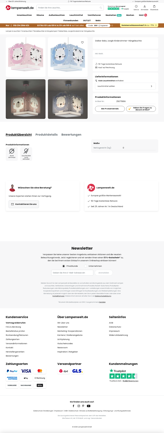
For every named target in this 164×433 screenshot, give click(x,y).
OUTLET (87, 20)
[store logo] (20, 7)
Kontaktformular (58, 296)
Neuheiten (113, 15)
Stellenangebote (74, 335)
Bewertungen (71, 135)
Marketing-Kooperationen (69, 331)
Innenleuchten (27, 31)
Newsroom (62, 347)
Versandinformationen (16, 343)
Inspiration (62, 351)
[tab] (19, 134)
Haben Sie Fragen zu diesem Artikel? (142, 109)
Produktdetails (47, 135)
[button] (26, 99)
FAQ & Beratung (13, 326)
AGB (111, 322)
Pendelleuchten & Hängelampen (45, 31)
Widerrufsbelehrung (118, 335)
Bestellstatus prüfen (15, 331)
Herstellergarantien (15, 351)
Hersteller (102, 302)
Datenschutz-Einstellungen (43, 411)
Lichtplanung (63, 339)
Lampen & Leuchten (13, 31)
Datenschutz (115, 326)
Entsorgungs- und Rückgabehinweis (117, 411)
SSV (98, 25)
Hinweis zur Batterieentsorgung (91, 411)
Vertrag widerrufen (16, 322)
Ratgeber (73, 351)
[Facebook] (75, 406)
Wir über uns (63, 322)
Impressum (114, 331)
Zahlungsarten (12, 339)
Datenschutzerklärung (103, 296)
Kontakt (9, 347)
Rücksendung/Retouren (17, 335)
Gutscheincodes (65, 343)
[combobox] (70, 7)
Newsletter (62, 326)
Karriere (61, 335)
